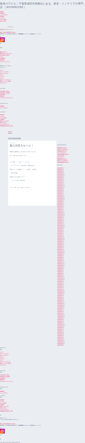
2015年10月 (60, 306)
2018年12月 (60, 263)
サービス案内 (3, 19)
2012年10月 (60, 343)
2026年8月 (59, 168)
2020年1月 (59, 249)
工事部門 (2, 119)
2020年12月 (60, 238)
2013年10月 (60, 325)
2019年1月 (59, 262)
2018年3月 (59, 274)
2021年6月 (59, 231)
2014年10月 (60, 317)
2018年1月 (59, 276)
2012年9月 (59, 345)
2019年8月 (59, 255)
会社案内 (2, 16)
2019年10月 (60, 252)
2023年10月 (60, 199)
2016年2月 (59, 300)
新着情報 (2, 13)
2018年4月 (59, 273)
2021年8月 (59, 230)
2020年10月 (60, 239)
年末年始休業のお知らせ (63, 154)
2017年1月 (59, 289)
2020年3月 (59, 247)
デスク (1, 74)
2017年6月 (59, 284)
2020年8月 (59, 241)
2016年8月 (59, 294)
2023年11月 (60, 198)
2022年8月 (59, 217)
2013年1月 (59, 338)
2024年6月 (59, 191)
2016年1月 (59, 302)
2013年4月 (59, 333)
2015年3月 (59, 311)
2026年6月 (59, 169)
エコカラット (3, 82)
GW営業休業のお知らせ (63, 162)
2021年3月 (59, 235)
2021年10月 (60, 227)
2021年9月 (59, 228)
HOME (1, 11)
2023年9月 (59, 201)
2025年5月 (59, 182)
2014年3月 (59, 322)
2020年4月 (59, 246)
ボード (1, 78)
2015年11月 (60, 305)
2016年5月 (59, 298)
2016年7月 (59, 295)
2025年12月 (60, 174)
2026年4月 (59, 171)
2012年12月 (60, 340)
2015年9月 (59, 308)
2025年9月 (59, 177)
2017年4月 (59, 286)
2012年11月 (60, 341)
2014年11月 (60, 316)
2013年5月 (59, 332)
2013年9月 (59, 327)
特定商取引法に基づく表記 (6, 125)
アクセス (2, 17)
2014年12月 (60, 314)
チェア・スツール (4, 71)
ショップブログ (3, 14)
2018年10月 (60, 265)
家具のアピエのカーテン (6, 53)
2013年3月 (59, 335)
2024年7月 (59, 190)
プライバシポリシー (5, 124)
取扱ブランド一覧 (4, 121)
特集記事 (2, 59)
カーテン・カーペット (5, 79)
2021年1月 (59, 236)
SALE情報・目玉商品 (5, 92)
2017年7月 (59, 282)
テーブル (2, 76)
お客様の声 (2, 58)
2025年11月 (60, 175)
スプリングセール (61, 152)
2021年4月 (59, 233)
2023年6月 (59, 204)
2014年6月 (59, 321)
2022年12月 (60, 212)
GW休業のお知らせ (62, 151)
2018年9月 (59, 266)
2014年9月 (59, 319)
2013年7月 (59, 329)
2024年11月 (60, 187)
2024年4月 (59, 193)
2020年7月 (59, 243)
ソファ (1, 70)
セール (1, 56)
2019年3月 (59, 260)
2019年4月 (59, 258)
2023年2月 (59, 209)
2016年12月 (60, 290)
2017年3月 (59, 287)
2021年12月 (60, 225)
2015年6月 (59, 310)
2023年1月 (59, 211)
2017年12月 (60, 278)
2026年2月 (59, 172)
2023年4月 (59, 206)
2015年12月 (60, 303)
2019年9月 (59, 254)
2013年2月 (59, 337)
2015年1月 (59, 313)
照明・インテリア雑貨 (5, 81)
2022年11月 (60, 214)
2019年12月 (60, 250)
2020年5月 (59, 244)
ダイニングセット (4, 73)
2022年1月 (59, 223)
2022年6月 (59, 219)
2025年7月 (59, 180)
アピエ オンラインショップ (6, 97)
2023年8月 (59, 203)
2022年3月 (59, 222)
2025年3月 (59, 183)
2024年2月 (59, 195)
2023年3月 (59, 207)
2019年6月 (59, 257)
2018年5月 (59, 271)
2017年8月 (59, 281)
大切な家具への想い (5, 55)
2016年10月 (60, 292)
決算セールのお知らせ (62, 149)
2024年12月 (60, 185)
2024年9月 (59, 188)
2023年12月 (60, 196)
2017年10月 (60, 279)
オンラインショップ (5, 61)
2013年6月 (59, 330)
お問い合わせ (3, 21)
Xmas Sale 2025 (60, 155)
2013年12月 (60, 324)
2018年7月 (59, 270)
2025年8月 (59, 179)
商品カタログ (3, 51)
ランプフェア (60, 157)
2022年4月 (59, 220)
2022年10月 (60, 215)
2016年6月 (59, 297)
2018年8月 (59, 268)
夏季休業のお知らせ (62, 147)
